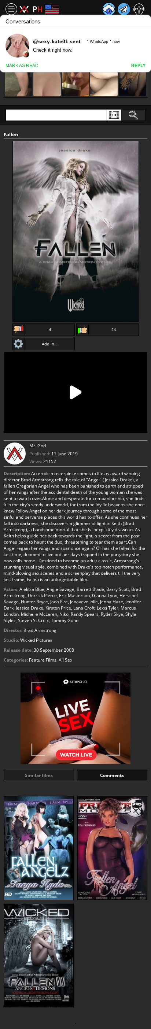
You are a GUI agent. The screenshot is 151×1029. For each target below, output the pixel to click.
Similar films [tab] (39, 775)
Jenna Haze (111, 602)
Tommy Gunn (64, 620)
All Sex (65, 660)
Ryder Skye (112, 614)
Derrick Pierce (42, 595)
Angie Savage (60, 589)
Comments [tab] (112, 775)
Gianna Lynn (104, 595)
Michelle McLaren (39, 614)
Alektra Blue (31, 589)
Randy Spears (85, 614)
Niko (64, 614)
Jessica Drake (29, 608)
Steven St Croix (33, 620)
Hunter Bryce (34, 602)
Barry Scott (117, 589)
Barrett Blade (90, 589)
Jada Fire (59, 602)
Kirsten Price (58, 608)
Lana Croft (84, 608)
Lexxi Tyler (107, 608)
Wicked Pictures (36, 640)
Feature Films (42, 660)
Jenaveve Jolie (84, 602)
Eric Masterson (74, 595)
